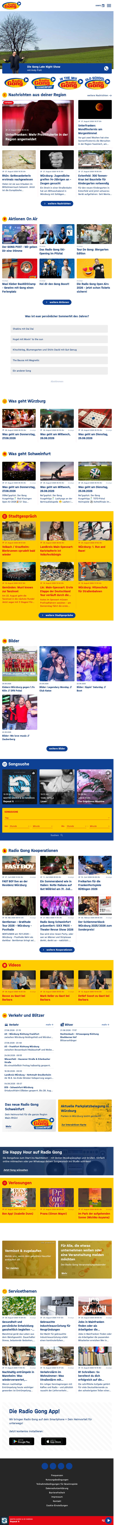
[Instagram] (53, 1466)
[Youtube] (61, 1466)
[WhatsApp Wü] (69, 1466)
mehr (50, 1024)
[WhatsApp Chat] (106, 68)
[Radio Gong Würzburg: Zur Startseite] (11, 5)
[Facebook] (45, 1466)
